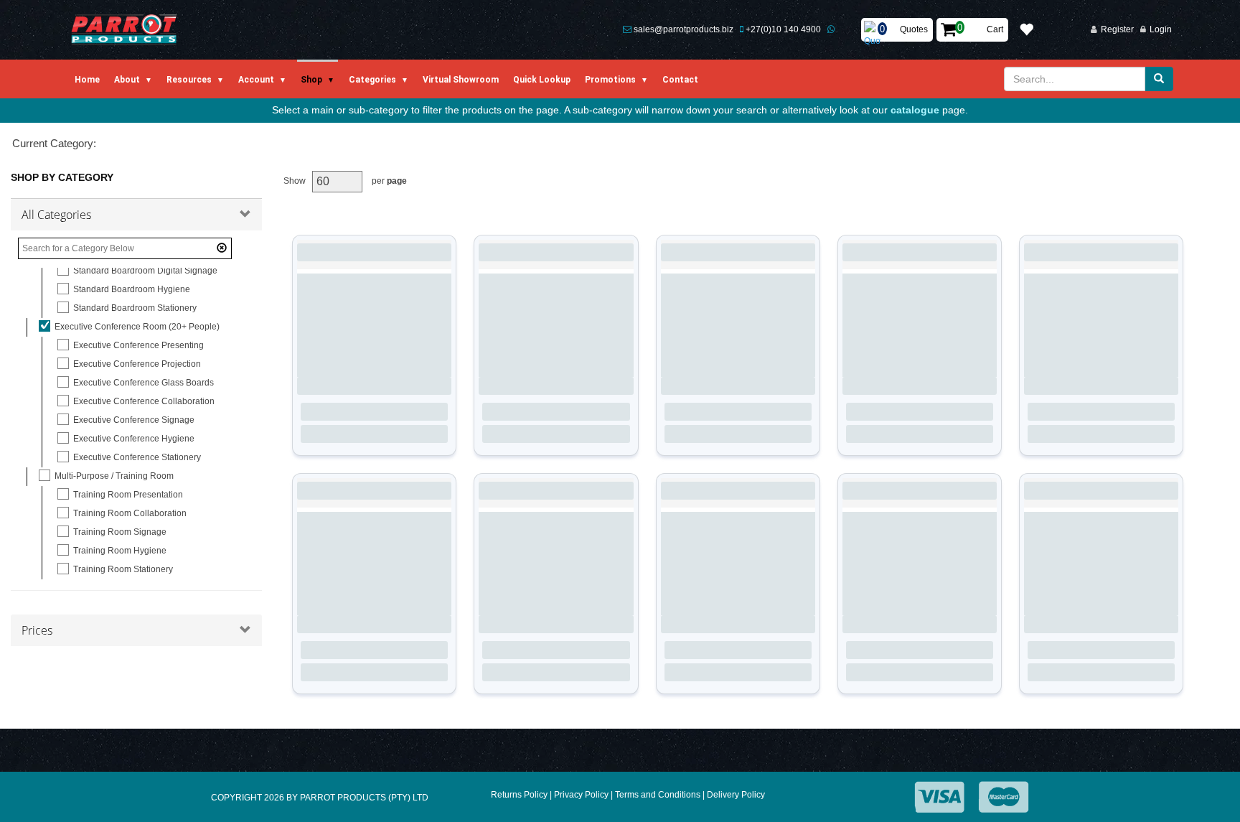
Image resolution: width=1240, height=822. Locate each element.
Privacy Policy (581, 795)
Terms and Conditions (657, 795)
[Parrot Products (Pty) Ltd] (124, 29)
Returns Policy (519, 795)
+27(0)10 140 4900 (783, 29)
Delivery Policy (736, 795)
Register (1117, 29)
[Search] (1159, 79)
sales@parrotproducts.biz (683, 29)
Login (1161, 29)
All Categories (56, 215)
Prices (37, 630)
